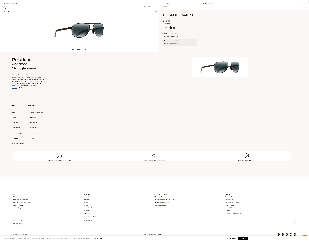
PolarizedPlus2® (17, 223)
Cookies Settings (231, 238)
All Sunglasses (17, 197)
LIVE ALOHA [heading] (88, 221)
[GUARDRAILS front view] (78, 49)
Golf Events (87, 210)
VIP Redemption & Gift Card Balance (164, 200)
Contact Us (87, 197)
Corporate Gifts (88, 208)
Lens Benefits (16, 226)
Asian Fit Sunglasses (18, 205)
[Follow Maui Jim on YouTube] (291, 235)
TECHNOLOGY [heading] (17, 221)
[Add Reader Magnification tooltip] (38, 122)
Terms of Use (229, 197)
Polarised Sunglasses (18, 208)
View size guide (18, 143)
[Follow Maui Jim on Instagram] (295, 235)
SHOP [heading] (14, 194)
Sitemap (227, 210)
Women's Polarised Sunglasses (21, 202)
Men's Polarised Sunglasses (20, 200)
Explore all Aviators (8, 11)
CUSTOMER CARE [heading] (160, 194)
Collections (162, 6)
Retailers (86, 205)
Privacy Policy (229, 200)
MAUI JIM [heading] (87, 194)
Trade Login (87, 213)
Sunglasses (148, 6)
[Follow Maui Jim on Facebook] (283, 235)
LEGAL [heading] (227, 194)
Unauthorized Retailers (160, 205)
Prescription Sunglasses (90, 216)
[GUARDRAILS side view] (84, 49)
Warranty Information (160, 197)
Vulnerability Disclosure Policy (234, 213)
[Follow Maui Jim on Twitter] (287, 235)
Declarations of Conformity (162, 202)
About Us (86, 200)
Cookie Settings (229, 205)
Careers (86, 202)
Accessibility (228, 208)
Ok (243, 238)
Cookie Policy (98, 238)
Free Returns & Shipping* (207, 3)
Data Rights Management (232, 202)
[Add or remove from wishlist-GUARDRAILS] (156, 12)
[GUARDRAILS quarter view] (72, 49)
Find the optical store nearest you (172, 43)
